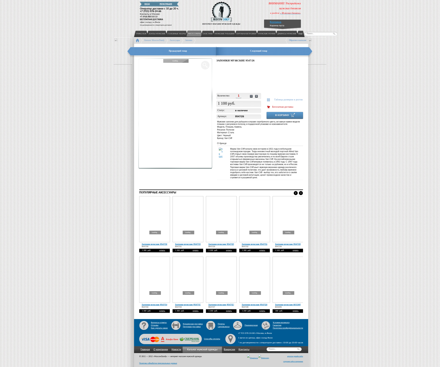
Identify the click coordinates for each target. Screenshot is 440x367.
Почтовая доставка (192, 327)
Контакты (244, 349)
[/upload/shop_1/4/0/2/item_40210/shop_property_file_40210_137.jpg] (224, 78)
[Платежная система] (263, 358)
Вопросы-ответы (159, 322)
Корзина (275, 22)
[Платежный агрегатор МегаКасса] (252, 358)
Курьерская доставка (193, 324)
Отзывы (154, 325)
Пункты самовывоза (223, 325)
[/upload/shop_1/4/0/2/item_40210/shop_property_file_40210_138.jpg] (247, 78)
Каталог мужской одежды (202, 349)
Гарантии (277, 325)
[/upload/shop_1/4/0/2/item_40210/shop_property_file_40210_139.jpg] (269, 78)
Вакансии (229, 349)
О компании (160, 349)
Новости (176, 349)
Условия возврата (281, 322)
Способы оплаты (212, 339)
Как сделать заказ (159, 328)
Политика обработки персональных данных (158, 363)
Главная (145, 349)
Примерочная (251, 325)
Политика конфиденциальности (288, 328)
